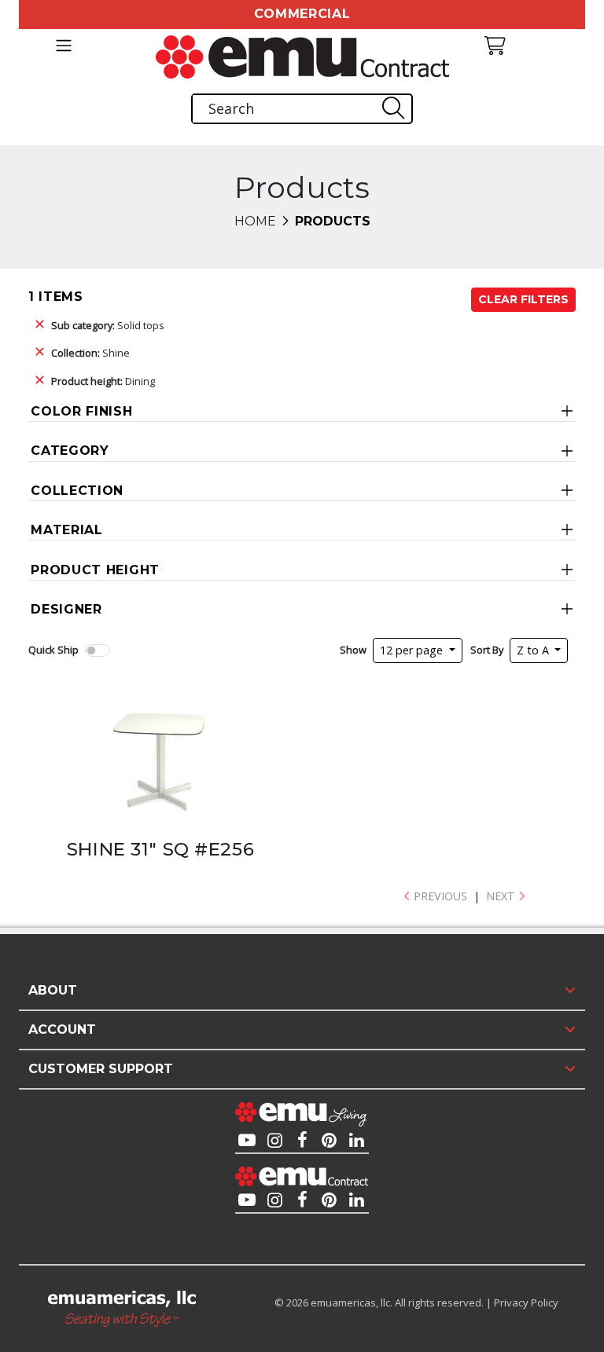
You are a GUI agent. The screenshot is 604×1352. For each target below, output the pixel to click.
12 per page (413, 650)
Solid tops (107, 325)
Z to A (534, 650)
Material (67, 529)
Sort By (486, 650)
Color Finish (81, 411)
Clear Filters (523, 299)
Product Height (95, 569)
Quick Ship (53, 650)
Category (70, 450)
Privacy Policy (526, 1302)
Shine (90, 353)
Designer (66, 609)
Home (255, 221)
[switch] (97, 650)
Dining (103, 381)
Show (353, 650)
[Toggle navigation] (63, 45)
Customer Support (100, 1068)
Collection (77, 490)
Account (62, 1029)
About (52, 990)
